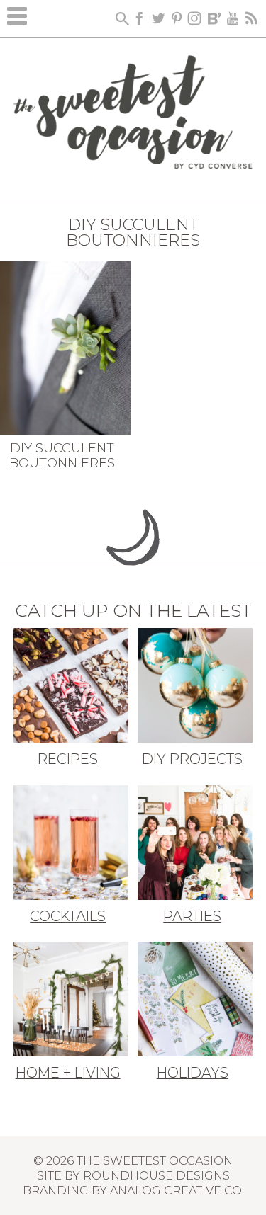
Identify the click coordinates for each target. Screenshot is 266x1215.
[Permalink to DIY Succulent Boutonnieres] (65, 346)
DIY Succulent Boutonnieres (62, 456)
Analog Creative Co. (177, 1190)
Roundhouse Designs (156, 1175)
